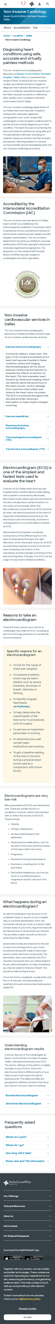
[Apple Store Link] (13, 1259)
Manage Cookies (27, 1308)
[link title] (23, 4)
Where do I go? (15, 1145)
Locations (18, 35)
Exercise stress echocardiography (23, 347)
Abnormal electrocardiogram (23, 1103)
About (7, 27)
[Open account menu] (39, 4)
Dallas (29, 35)
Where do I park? (16, 1137)
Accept (27, 1317)
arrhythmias (21, 706)
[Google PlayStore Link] (33, 1259)
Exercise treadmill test (17, 416)
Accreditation (22, 27)
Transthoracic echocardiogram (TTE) (25, 449)
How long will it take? (18, 1153)
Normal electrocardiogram (22, 1095)
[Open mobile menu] (5, 4)
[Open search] (47, 4)
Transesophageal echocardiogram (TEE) (24, 438)
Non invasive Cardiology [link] (18, 39)
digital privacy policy (29, 1299)
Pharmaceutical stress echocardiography (17, 426)
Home (7, 35)
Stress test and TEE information (25, 1161)
